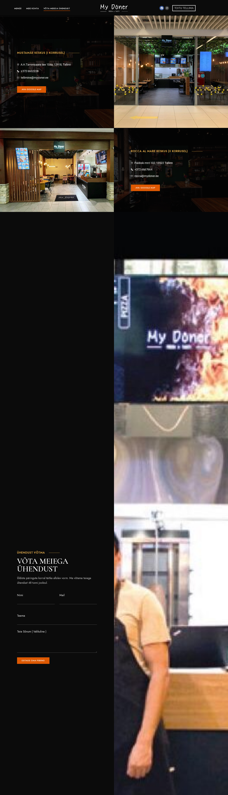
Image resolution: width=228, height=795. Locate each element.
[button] (31, 89)
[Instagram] (167, 8)
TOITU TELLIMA (184, 8)
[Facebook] (161, 8)
